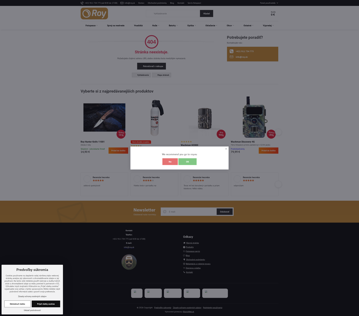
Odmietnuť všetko (17, 304)
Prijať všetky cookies (46, 304)
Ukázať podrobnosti (32, 310)
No (170, 161)
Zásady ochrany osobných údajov (32, 296)
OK (187, 161)
